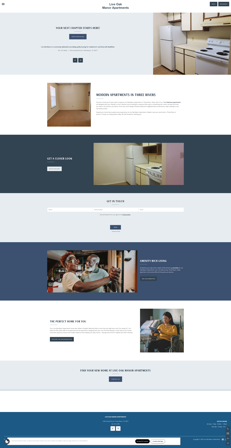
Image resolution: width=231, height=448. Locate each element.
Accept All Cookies (142, 441)
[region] (93, 441)
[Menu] (3, 4)
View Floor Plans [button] (78, 37)
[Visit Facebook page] (75, 60)
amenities (175, 268)
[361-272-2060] (228, 428)
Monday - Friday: (211, 424)
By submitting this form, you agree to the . (115, 215)
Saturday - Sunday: (217, 427)
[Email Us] (228, 433)
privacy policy (126, 215)
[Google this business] (80, 60)
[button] (223, 4)
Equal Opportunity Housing (223, 440)
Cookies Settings (158, 441)
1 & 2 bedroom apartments (172, 102)
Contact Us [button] (115, 379)
